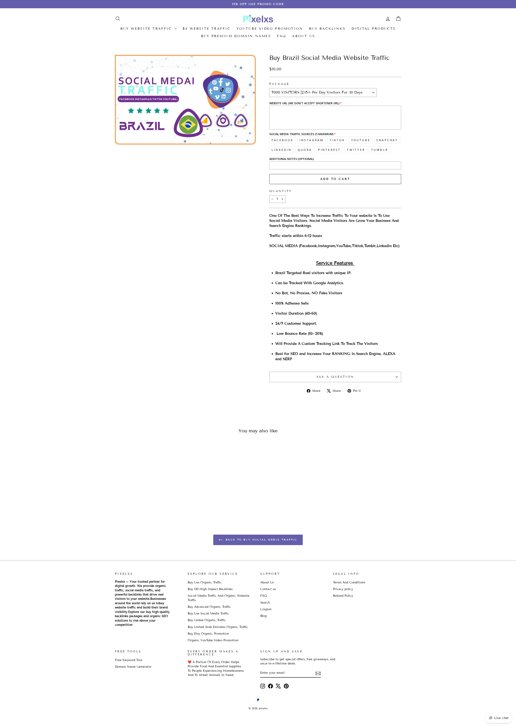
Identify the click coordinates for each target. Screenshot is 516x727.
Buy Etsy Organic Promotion (208, 633)
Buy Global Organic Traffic (207, 620)
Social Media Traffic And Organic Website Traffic (218, 598)
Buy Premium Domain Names (236, 36)
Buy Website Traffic (147, 28)
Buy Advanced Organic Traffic (209, 607)
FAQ (281, 36)
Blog (263, 616)
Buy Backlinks (327, 28)
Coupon (266, 609)
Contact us (268, 589)
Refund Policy (343, 596)
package (279, 84)
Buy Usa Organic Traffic (205, 582)
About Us (303, 36)
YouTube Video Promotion (270, 28)
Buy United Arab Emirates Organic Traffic (218, 627)
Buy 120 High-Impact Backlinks (210, 589)
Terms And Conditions (349, 582)
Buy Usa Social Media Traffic (208, 613)
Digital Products (374, 28)
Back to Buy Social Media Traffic (261, 539)
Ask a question (335, 377)
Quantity (280, 191)
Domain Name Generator (133, 667)
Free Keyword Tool (128, 660)
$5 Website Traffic (207, 28)
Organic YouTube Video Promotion (213, 640)
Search (265, 602)
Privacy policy (343, 589)
